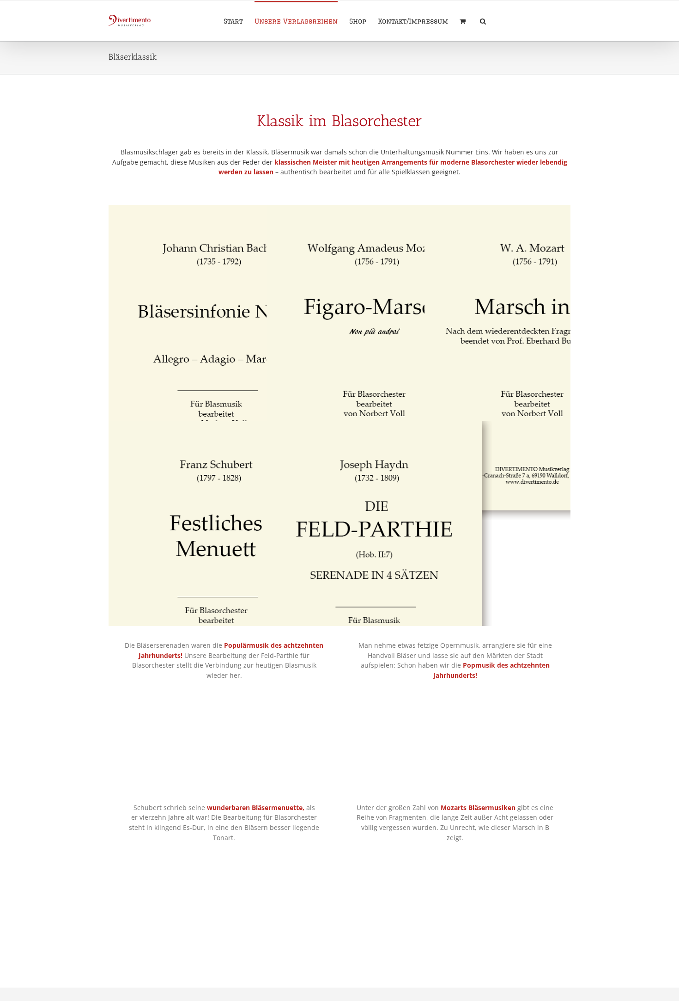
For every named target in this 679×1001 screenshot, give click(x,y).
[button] (483, 21)
